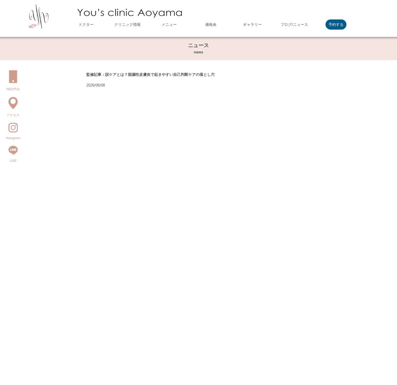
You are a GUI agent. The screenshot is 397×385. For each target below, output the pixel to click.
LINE (13, 160)
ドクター (86, 24)
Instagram (13, 138)
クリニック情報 (127, 24)
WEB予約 (13, 89)
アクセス (13, 115)
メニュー (169, 24)
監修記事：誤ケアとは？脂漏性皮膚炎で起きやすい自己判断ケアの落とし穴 (150, 74)
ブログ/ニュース (294, 24)
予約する (336, 24)
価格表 (211, 24)
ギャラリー (252, 24)
